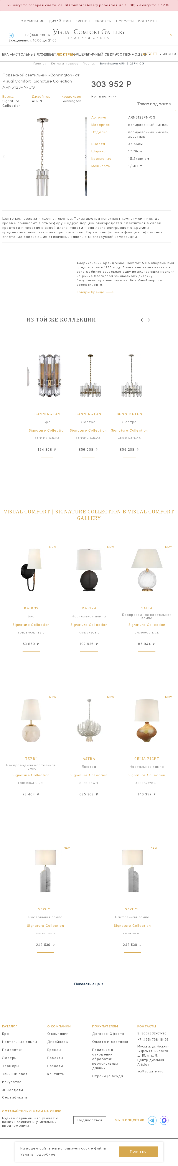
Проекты (103, 21)
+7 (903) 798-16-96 (32, 38)
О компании (33, 21)
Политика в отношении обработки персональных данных (105, 1059)
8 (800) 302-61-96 (152, 1033)
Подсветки (46, 54)
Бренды (83, 21)
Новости (125, 21)
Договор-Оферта (108, 1034)
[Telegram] (11, 35)
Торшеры (77, 54)
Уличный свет (95, 54)
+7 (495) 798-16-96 (153, 1039)
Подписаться (89, 1120)
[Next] (85, 156)
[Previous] (142, 320)
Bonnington (72, 101)
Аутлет (150, 54)
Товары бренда (90, 292)
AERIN (37, 101)
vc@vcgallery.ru (150, 1071)
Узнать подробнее (38, 1154)
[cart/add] (52, 464)
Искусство (115, 54)
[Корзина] (166, 37)
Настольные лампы (23, 54)
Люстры (62, 54)
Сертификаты (15, 1097)
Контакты (147, 21)
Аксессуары (170, 54)
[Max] (163, 1120)
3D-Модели (133, 54)
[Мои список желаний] (155, 37)
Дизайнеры (60, 21)
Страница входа (107, 1076)
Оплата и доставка (110, 1042)
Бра (5, 54)
